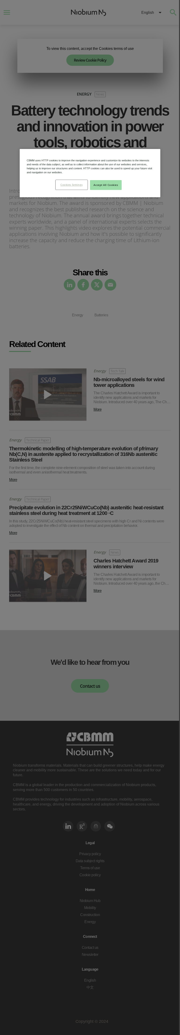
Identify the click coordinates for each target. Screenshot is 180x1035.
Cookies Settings (71, 184)
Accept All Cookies (106, 185)
